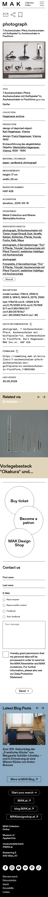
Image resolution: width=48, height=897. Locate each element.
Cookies (6, 891)
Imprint (6, 884)
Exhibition (10, 401)
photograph (30, 162)
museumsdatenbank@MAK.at (13, 845)
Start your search (22, 793)
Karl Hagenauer (12, 131)
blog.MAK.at (22, 809)
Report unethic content (17, 605)
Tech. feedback (13, 617)
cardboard (16, 162)
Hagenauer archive (13, 116)
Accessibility (8, 887)
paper (6, 162)
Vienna (26, 131)
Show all (9, 279)
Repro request (13, 599)
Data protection (9, 880)
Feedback (11, 611)
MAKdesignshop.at (22, 817)
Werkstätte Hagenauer (26, 147)
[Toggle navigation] (42, 4)
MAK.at (22, 801)
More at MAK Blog (23, 779)
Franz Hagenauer (21, 136)
